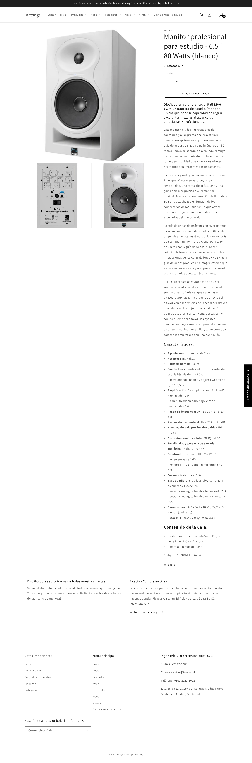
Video (96, 696)
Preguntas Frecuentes (38, 677)
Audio (96, 683)
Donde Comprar (34, 670)
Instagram (31, 690)
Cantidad (168, 73)
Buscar (97, 664)
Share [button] (171, 564)
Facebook (30, 683)
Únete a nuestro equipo (107, 709)
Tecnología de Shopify (133, 754)
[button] (79, 15)
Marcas (97, 703)
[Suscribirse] (87, 730)
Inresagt (119, 754)
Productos (99, 677)
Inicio (28, 664)
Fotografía (99, 690)
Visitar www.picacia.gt (144, 612)
